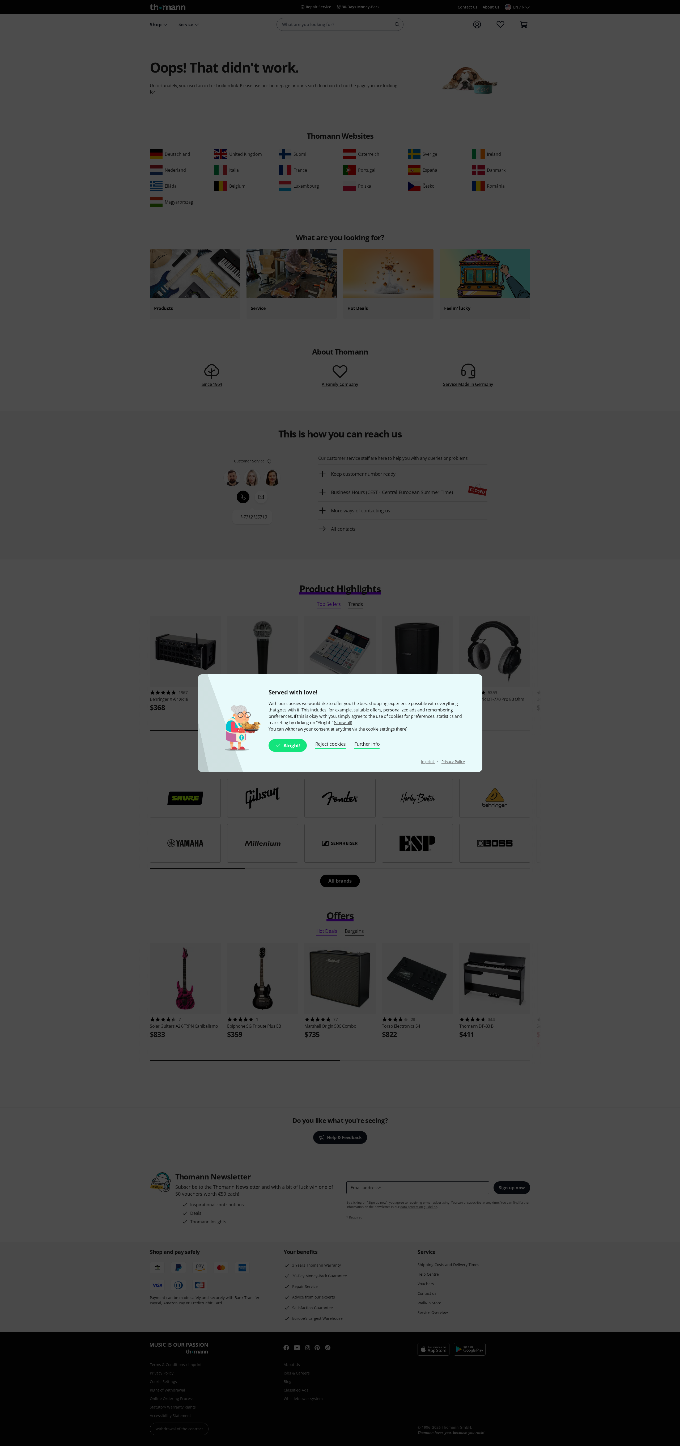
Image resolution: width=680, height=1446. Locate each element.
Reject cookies (330, 744)
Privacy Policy (453, 761)
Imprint (428, 761)
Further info (367, 744)
